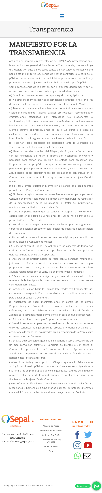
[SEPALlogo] (17, 416)
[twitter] (88, 435)
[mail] (87, 456)
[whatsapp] (77, 456)
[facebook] (77, 435)
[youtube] (88, 445)
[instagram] (77, 445)
